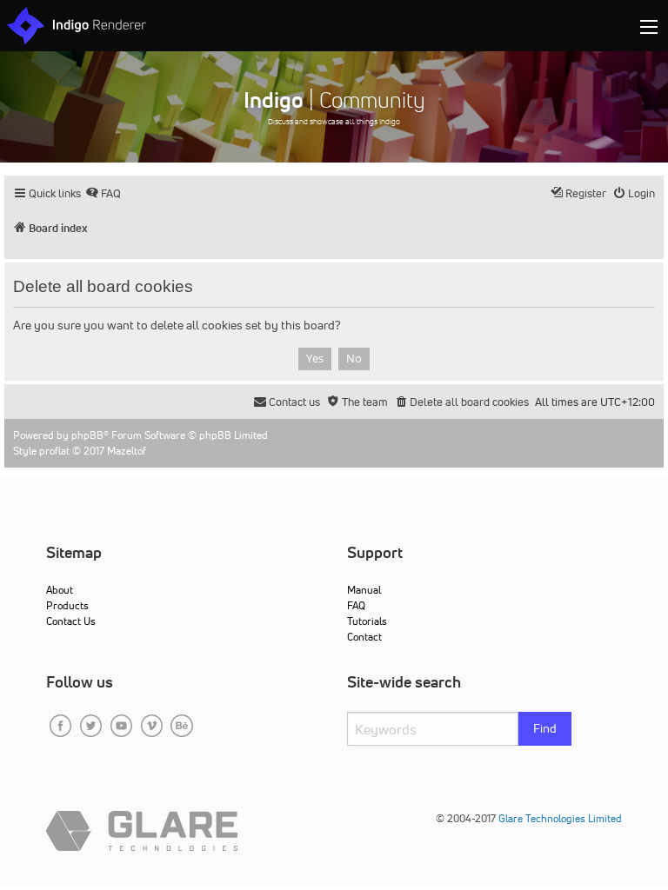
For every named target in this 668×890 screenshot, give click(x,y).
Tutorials (367, 621)
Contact (364, 636)
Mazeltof (126, 450)
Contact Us (71, 621)
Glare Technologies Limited (560, 818)
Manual (364, 589)
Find (545, 728)
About (59, 589)
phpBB (87, 435)
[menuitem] (103, 193)
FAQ (356, 605)
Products (67, 605)
